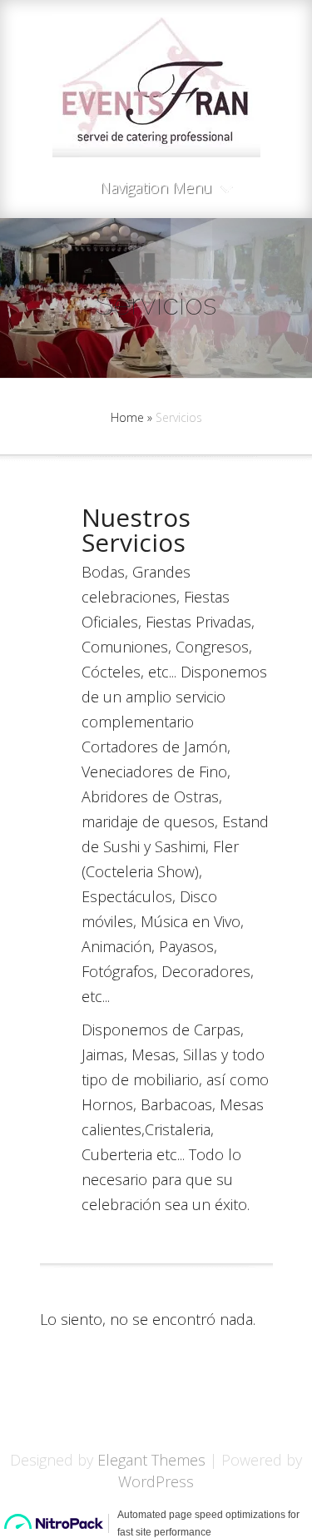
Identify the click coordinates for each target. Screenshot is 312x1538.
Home (127, 417)
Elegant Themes (151, 1460)
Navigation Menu (156, 188)
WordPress (156, 1481)
